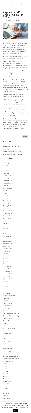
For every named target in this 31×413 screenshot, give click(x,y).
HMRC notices (7, 341)
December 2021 (7, 241)
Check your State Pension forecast (12, 154)
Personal (5, 368)
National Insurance (8, 348)
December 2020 (7, 271)
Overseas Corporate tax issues (11, 356)
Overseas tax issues (8, 361)
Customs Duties (7, 321)
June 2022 (5, 226)
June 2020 (5, 286)
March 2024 (6, 173)
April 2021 (5, 261)
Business (5, 300)
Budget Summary (7, 298)
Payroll (5, 363)
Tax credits (6, 376)
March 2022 (6, 233)
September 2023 (7, 188)
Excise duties (6, 336)
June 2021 (5, 256)
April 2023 (5, 201)
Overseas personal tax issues (11, 358)
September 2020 (7, 279)
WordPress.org (7, 398)
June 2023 (5, 196)
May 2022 (5, 228)
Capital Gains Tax (7, 308)
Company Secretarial (8, 311)
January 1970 (6, 289)
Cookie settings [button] (23, 407)
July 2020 (5, 284)
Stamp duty (6, 371)
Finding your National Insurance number (14, 151)
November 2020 (7, 274)
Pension (5, 366)
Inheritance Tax (7, 346)
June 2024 (5, 165)
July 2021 (5, 253)
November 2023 (7, 183)
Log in (4, 390)
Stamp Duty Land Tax (9, 374)
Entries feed (6, 393)
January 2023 (6, 208)
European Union (7, 333)
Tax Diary (5, 379)
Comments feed (7, 395)
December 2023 (7, 180)
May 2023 (5, 198)
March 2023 (6, 203)
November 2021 (7, 243)
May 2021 (5, 259)
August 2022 (6, 221)
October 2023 (6, 185)
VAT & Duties (6, 384)
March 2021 (6, 264)
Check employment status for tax (12, 149)
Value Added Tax (7, 381)
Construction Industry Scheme (11, 313)
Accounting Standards (9, 295)
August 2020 (6, 281)
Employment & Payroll (9, 328)
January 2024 (6, 178)
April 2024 (5, 170)
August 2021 (6, 251)
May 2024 (5, 168)
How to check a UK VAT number (11, 146)
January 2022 (6, 238)
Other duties (6, 353)
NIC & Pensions (7, 351)
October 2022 (6, 216)
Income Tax (16, 20)
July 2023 (5, 193)
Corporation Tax (7, 318)
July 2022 (5, 223)
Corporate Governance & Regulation (13, 316)
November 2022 (7, 213)
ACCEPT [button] (15, 410)
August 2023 (6, 190)
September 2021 (7, 248)
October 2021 (6, 246)
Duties (5, 323)
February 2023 (7, 206)
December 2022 (7, 211)
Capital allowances (8, 305)
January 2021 (6, 269)
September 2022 (7, 218)
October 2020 (6, 276)
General (5, 338)
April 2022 (5, 231)
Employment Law (7, 331)
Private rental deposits (9, 144)
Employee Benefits (8, 326)
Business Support (7, 303)
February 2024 (7, 175)
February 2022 (7, 236)
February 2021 (7, 266)
